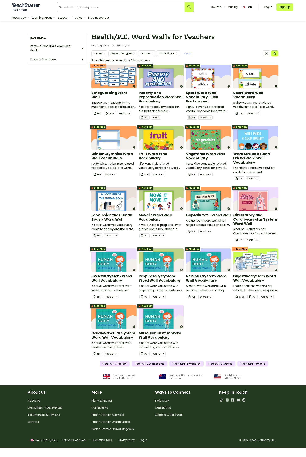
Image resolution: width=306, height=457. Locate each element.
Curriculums (99, 408)
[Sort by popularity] (274, 53)
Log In (143, 440)
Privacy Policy (126, 440)
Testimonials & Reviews (44, 415)
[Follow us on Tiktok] (221, 400)
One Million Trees (45, 408)
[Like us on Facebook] (232, 400)
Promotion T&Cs (102, 440)
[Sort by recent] (266, 53)
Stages (63, 18)
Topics (78, 18)
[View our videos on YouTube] (238, 400)
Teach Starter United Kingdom (112, 429)
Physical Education (43, 59)
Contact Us (163, 408)
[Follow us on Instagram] (227, 400)
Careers (33, 422)
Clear (188, 53)
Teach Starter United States (111, 422)
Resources (19, 18)
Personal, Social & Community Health (50, 48)
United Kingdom (46, 440)
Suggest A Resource (169, 415)
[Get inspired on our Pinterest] (243, 400)
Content (217, 7)
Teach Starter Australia (107, 415)
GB (250, 7)
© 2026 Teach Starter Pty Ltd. (257, 440)
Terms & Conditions (74, 440)
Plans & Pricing (101, 401)
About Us (34, 401)
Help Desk (162, 401)
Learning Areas (42, 18)
